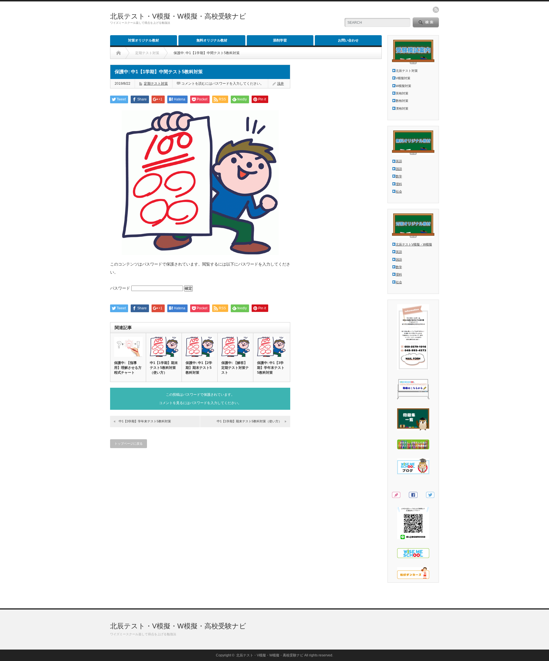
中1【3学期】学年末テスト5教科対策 (145, 421)
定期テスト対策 (156, 84)
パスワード (120, 288)
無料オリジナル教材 (211, 40)
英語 (399, 161)
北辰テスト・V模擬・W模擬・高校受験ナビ (178, 16)
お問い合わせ (348, 40)
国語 (399, 169)
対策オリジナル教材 (143, 40)
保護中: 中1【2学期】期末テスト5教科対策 (199, 368)
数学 (399, 176)
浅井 (280, 84)
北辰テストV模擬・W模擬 (414, 244)
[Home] (118, 53)
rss (436, 10)
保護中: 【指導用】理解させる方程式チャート (128, 368)
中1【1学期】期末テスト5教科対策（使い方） (164, 368)
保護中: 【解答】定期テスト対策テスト (235, 368)
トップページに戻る (128, 443)
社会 (399, 191)
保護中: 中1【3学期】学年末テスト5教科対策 (271, 368)
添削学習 (280, 40)
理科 (399, 184)
